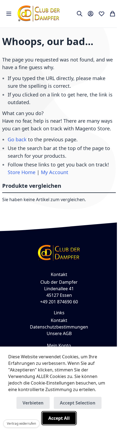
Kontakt (59, 320)
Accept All (59, 418)
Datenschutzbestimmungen (59, 327)
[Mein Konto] (90, 13)
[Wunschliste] (101, 13)
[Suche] (79, 13)
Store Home (21, 172)
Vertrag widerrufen (21, 423)
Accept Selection (77, 403)
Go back (17, 139)
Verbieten (33, 403)
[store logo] (39, 13)
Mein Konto (59, 345)
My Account (54, 172)
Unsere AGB (59, 333)
